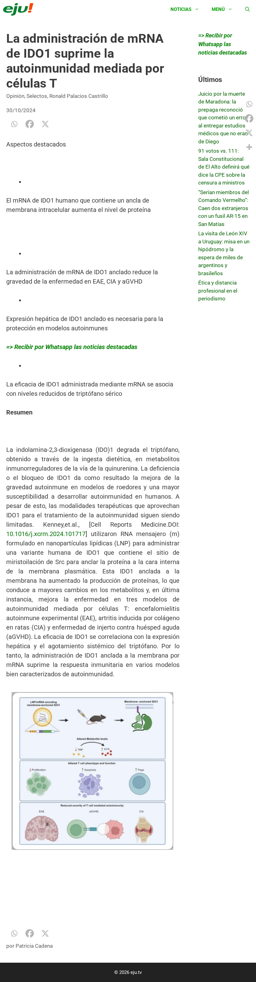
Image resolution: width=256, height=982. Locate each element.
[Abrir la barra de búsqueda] (247, 9)
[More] (249, 147)
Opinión (15, 96)
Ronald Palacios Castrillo (78, 96)
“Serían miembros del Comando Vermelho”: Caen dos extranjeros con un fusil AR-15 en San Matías (223, 208)
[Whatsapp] (14, 124)
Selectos (37, 96)
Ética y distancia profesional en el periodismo (217, 291)
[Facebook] (29, 124)
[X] (45, 124)
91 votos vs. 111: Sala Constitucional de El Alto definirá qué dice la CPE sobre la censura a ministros (223, 167)
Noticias (180, 9)
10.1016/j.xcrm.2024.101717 (46, 534)
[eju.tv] (20, 9)
